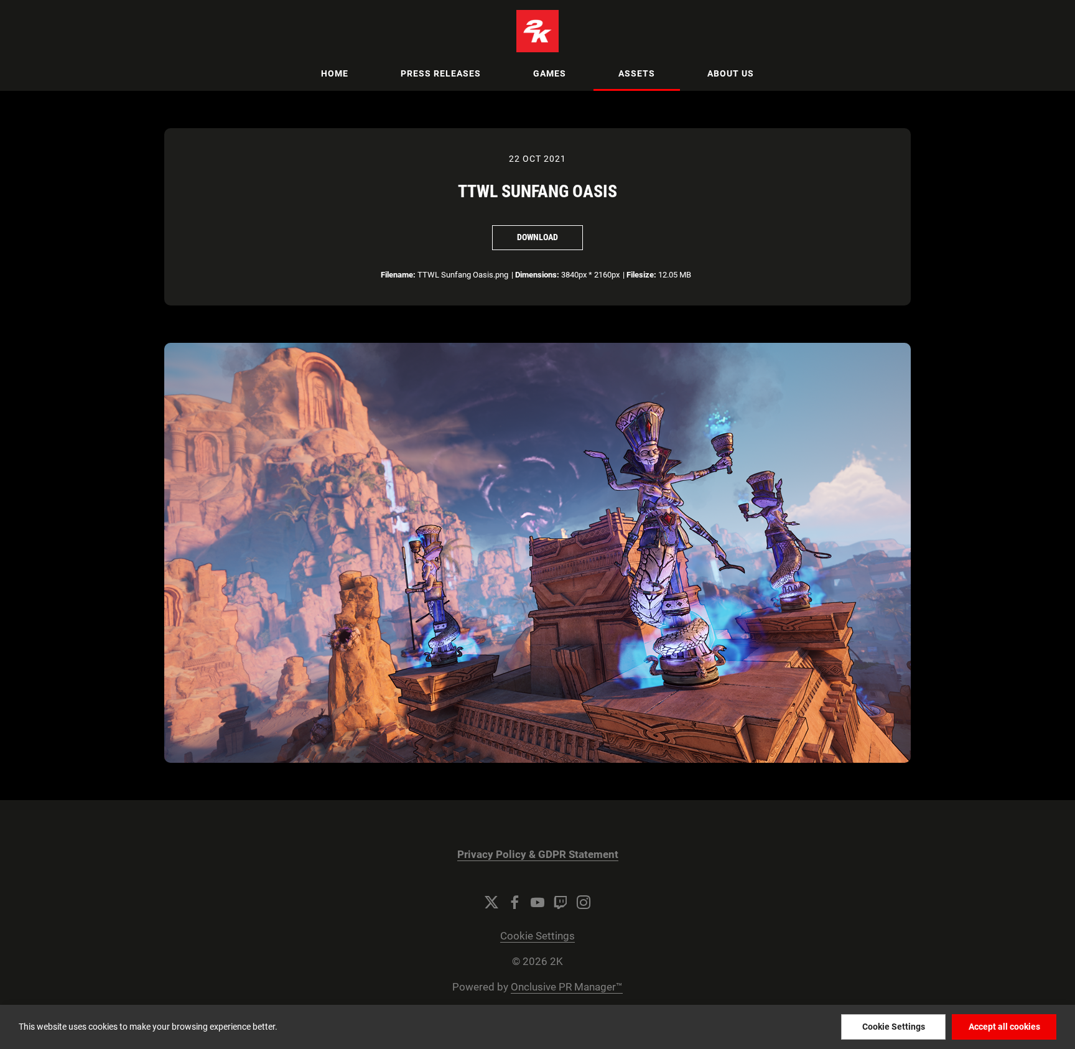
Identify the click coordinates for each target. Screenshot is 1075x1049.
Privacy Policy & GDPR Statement (537, 854)
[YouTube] (537, 902)
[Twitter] (491, 902)
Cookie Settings (537, 936)
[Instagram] (583, 902)
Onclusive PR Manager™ (567, 987)
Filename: (398, 274)
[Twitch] (560, 902)
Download (537, 237)
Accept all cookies (1004, 1027)
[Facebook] (514, 902)
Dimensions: (537, 274)
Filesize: (641, 274)
